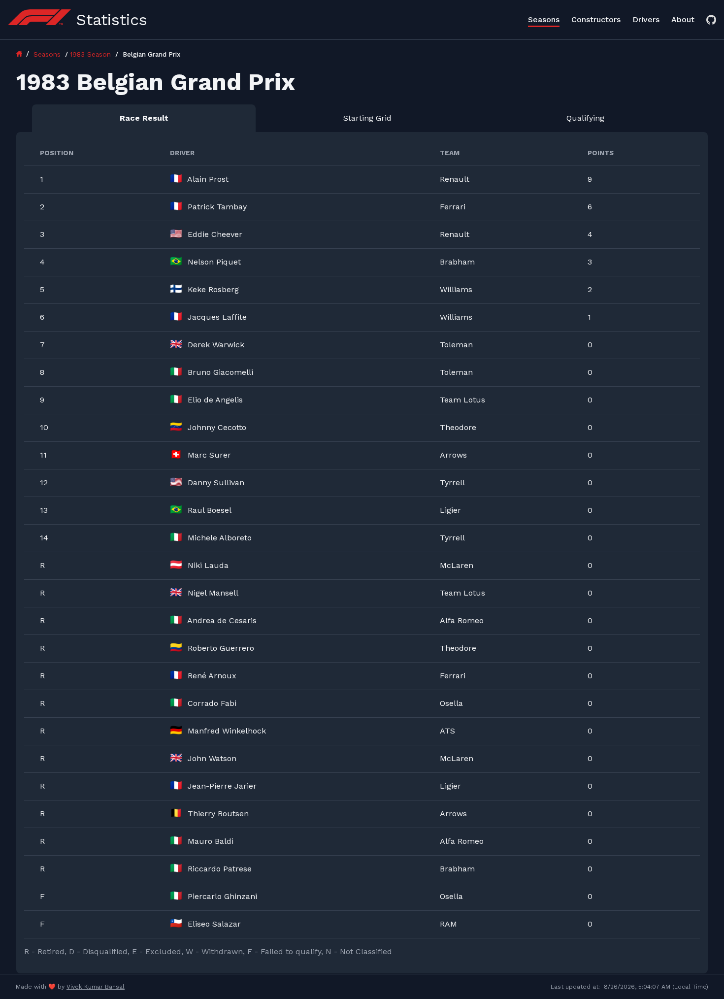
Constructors (596, 19)
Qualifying (585, 118)
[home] (23, 54)
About (682, 19)
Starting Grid (367, 118)
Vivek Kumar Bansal (95, 986)
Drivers (645, 19)
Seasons (543, 19)
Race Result (144, 118)
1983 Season (91, 54)
